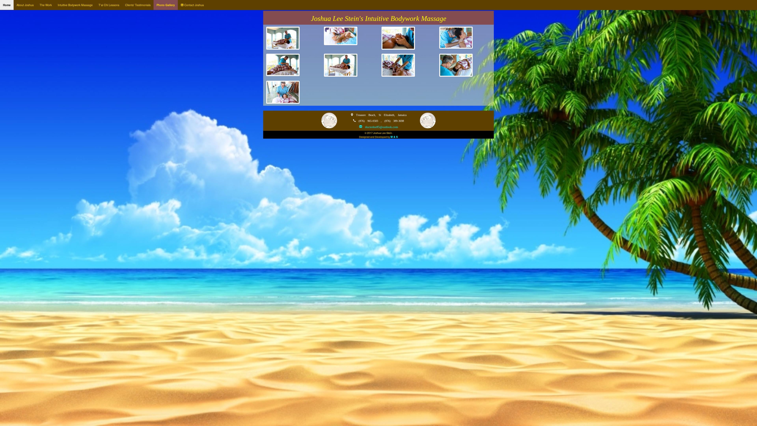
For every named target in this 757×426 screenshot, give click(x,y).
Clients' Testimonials (138, 5)
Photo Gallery (166, 5)
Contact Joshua (194, 5)
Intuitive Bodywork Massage (75, 5)
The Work (46, 5)
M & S (394, 137)
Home (7, 5)
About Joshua (25, 5)
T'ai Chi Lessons (109, 5)
